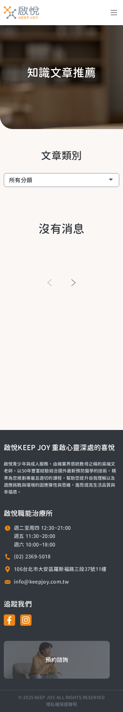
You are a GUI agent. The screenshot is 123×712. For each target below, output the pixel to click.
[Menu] (113, 12)
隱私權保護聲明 (61, 704)
